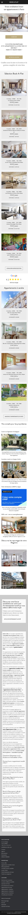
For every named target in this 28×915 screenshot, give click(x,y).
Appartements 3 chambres (7, 893)
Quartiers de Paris (5, 883)
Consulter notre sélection (14, 268)
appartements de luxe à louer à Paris (12, 689)
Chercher (14, 37)
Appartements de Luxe (6, 887)
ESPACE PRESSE (5, 857)
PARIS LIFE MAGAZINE (5, 898)
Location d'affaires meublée (7, 882)
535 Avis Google (14, 282)
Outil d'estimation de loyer (7, 872)
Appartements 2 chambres (7, 891)
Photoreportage (5, 901)
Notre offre (4, 863)
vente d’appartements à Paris (10, 729)
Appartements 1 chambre (7, 889)
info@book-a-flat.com (6, 847)
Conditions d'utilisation (20, 912)
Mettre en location (14, 57)
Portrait (3, 902)
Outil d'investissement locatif (12, 619)
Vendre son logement (6, 874)
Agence (3, 851)
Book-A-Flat (14, 2)
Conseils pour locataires (6, 895)
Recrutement (4, 853)
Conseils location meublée (7, 868)
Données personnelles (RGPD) (14, 913)
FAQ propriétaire (5, 866)
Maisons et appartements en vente (14, 416)
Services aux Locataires (6, 880)
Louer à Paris (4, 870)
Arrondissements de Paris (7, 885)
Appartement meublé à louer (8, 865)
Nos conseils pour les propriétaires (14, 423)
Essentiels (3, 904)
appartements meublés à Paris (16, 668)
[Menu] (2, 2)
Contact (3, 849)
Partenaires (4, 855)
